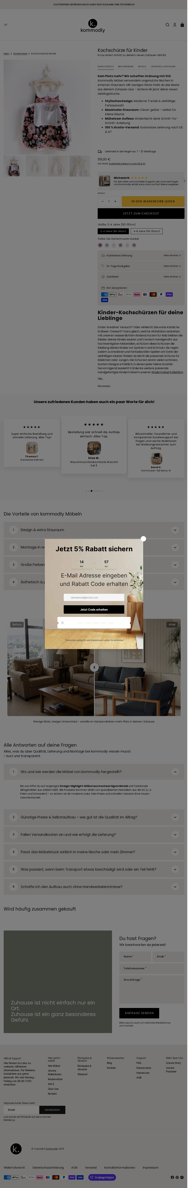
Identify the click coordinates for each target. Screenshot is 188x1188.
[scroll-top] (177, 1180)
